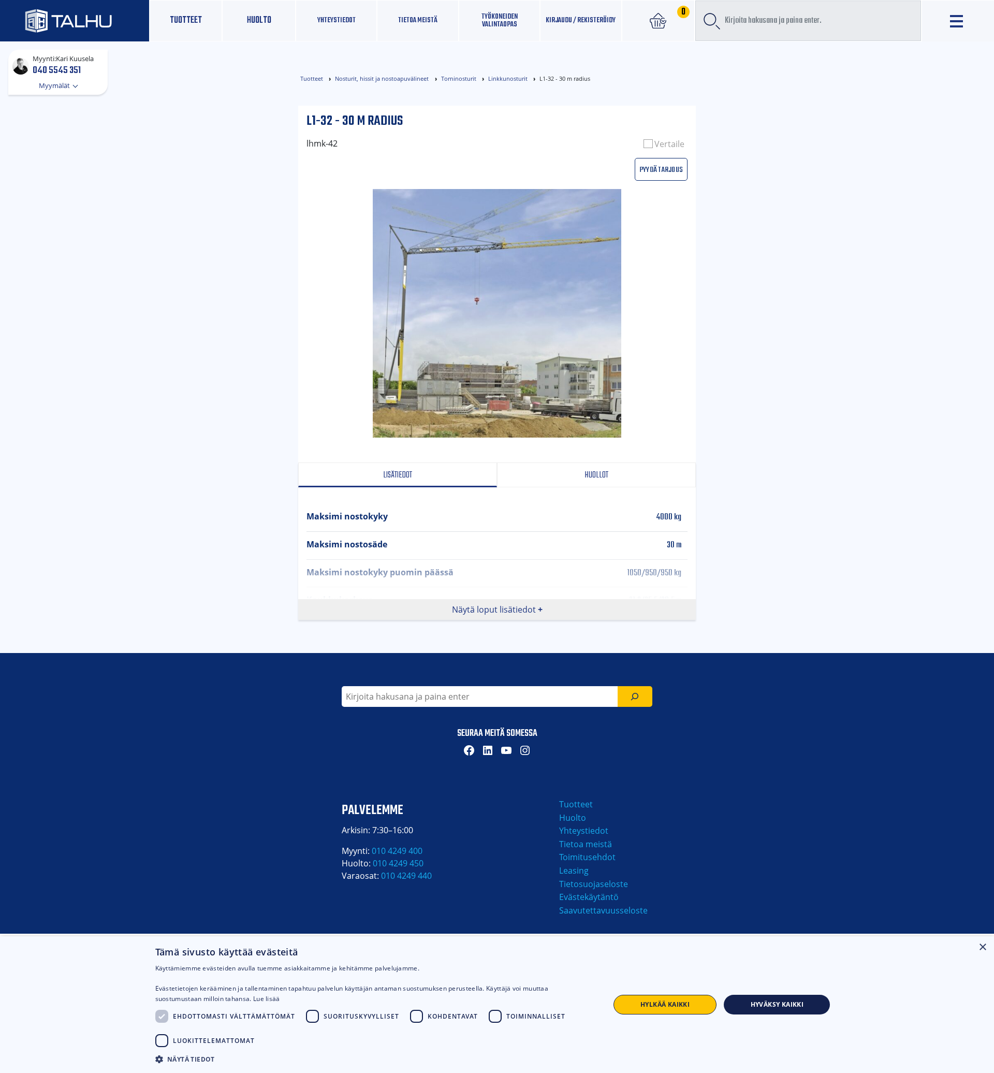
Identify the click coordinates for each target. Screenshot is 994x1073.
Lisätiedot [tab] (397, 475)
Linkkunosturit (508, 78)
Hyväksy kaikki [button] (777, 1004)
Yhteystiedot (583, 830)
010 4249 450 (398, 863)
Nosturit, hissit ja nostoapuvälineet (382, 78)
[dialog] (497, 1004)
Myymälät (55, 85)
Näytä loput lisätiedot (494, 609)
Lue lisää (266, 998)
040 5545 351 (57, 70)
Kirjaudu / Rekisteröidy (581, 20)
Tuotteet (186, 20)
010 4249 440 (406, 875)
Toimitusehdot (587, 857)
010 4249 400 (397, 851)
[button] (375, 1059)
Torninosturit (458, 78)
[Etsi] (635, 696)
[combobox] (807, 21)
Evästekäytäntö (589, 897)
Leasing (574, 870)
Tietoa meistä (417, 20)
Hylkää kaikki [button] (665, 1004)
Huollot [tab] (596, 475)
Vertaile (669, 144)
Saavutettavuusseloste (603, 910)
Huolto (259, 20)
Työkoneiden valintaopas (499, 20)
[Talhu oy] (75, 20)
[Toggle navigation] (958, 21)
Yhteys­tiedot (336, 20)
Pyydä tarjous (661, 169)
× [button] (982, 947)
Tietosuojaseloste (593, 884)
